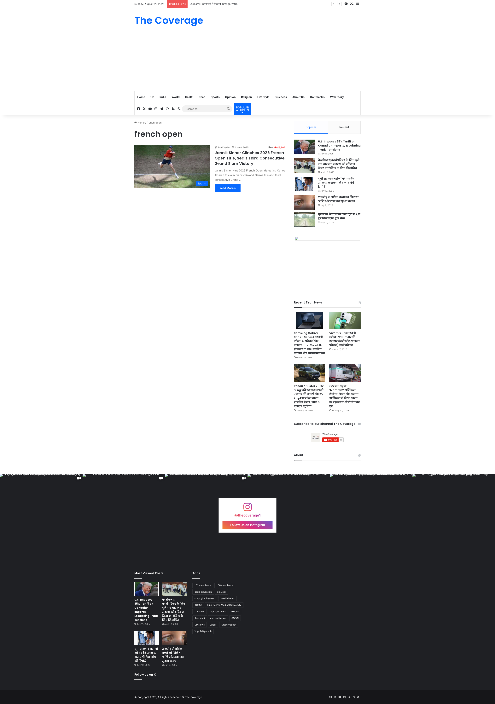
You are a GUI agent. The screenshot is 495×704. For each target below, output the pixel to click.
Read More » (227, 188)
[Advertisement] (247, 62)
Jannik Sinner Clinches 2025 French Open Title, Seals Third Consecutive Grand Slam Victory (250, 158)
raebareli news (218, 618)
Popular (311, 127)
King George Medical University (224, 604)
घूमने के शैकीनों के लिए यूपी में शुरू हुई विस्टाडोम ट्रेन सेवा (339, 216)
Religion (246, 97)
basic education (203, 591)
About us (298, 97)
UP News (200, 624)
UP (152, 97)
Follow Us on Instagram (247, 525)
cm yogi (221, 591)
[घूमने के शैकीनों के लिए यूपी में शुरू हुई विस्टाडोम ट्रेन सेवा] (304, 219)
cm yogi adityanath (205, 598)
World (176, 97)
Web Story (337, 97)
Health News (228, 598)
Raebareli (200, 618)
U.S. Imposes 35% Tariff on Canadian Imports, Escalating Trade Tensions (339, 146)
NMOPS (235, 611)
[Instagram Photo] (289, 515)
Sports (215, 97)
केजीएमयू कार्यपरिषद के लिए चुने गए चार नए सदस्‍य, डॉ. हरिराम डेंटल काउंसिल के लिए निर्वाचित (338, 164)
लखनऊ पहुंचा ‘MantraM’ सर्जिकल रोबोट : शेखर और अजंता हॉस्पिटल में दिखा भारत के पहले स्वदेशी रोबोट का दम (344, 396)
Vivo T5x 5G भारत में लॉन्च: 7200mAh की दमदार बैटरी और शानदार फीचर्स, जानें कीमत (344, 339)
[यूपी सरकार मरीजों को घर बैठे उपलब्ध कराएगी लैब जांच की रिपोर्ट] (304, 184)
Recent (344, 127)
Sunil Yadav (224, 147)
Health (189, 97)
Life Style (263, 97)
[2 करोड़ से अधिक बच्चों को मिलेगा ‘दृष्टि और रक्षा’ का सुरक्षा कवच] (304, 202)
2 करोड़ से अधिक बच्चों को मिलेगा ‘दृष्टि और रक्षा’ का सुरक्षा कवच (338, 199)
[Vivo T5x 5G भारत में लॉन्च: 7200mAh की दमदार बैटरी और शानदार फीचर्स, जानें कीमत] (345, 320)
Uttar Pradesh (228, 624)
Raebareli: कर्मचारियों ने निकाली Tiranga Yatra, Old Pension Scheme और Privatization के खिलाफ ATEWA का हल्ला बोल (252, 3)
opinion (230, 97)
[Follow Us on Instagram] (247, 509)
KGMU (198, 604)
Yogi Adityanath (203, 631)
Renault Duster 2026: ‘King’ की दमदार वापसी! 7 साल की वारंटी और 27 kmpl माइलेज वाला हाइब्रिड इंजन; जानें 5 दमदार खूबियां (309, 396)
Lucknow (200, 611)
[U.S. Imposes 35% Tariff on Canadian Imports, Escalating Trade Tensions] (304, 147)
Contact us (317, 97)
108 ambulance (225, 585)
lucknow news (218, 611)
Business (281, 97)
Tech (202, 97)
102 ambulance (203, 585)
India (163, 97)
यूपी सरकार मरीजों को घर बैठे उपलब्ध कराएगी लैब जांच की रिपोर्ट (336, 183)
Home (141, 97)
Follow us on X (145, 674)
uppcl (213, 624)
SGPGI (235, 618)
